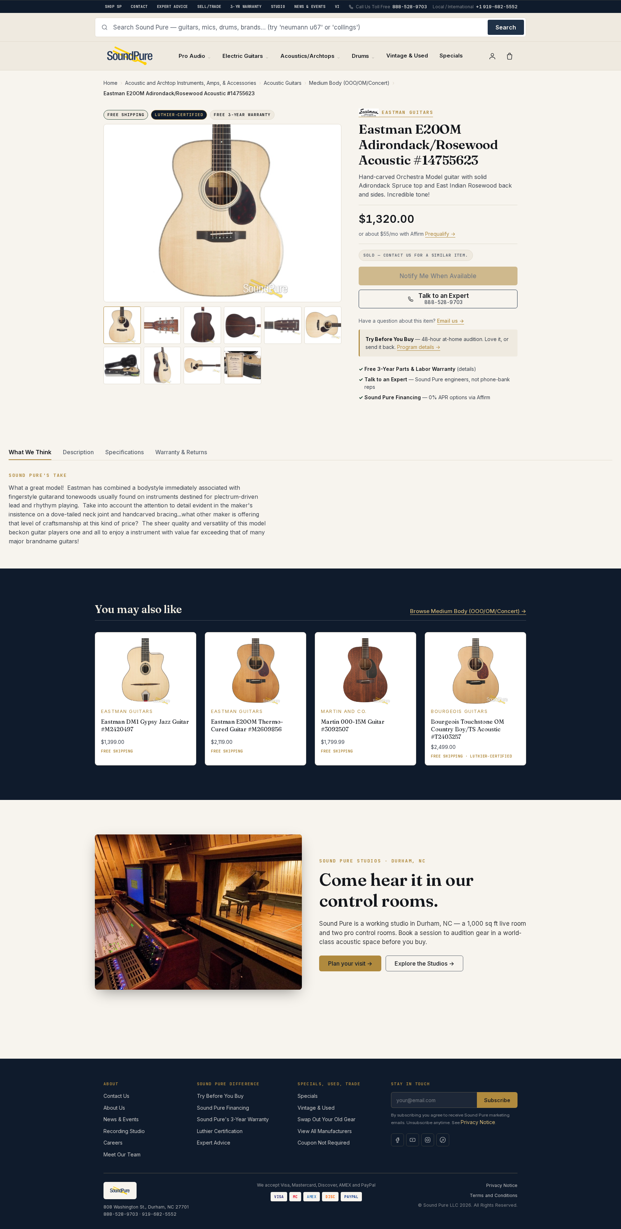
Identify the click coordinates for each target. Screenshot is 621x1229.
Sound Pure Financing (223, 1108)
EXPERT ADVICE (172, 6)
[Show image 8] (162, 365)
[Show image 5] (283, 325)
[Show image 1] (122, 325)
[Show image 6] (323, 325)
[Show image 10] (242, 365)
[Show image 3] (202, 325)
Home (111, 83)
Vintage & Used (407, 55)
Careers (113, 1143)
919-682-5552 (159, 1214)
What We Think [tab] (30, 452)
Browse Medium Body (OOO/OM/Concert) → (468, 611)
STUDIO (278, 6)
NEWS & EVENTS (309, 6)
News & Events (121, 1119)
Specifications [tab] (124, 452)
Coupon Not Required (324, 1143)
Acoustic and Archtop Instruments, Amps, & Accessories (190, 83)
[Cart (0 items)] (510, 56)
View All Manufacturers (325, 1131)
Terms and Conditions (494, 1195)
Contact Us (116, 1096)
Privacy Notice (478, 1122)
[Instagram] (427, 1139)
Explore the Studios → (424, 963)
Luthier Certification (220, 1131)
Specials (451, 55)
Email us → (450, 321)
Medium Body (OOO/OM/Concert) (349, 83)
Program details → (418, 347)
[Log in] (492, 56)
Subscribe (497, 1100)
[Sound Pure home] (130, 56)
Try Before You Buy (220, 1096)
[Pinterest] (442, 1139)
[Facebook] (397, 1139)
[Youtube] (412, 1139)
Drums (360, 55)
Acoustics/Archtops (307, 55)
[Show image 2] (162, 325)
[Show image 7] (122, 365)
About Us (114, 1108)
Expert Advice (213, 1143)
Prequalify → (440, 234)
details (466, 369)
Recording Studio (124, 1131)
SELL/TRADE (209, 6)
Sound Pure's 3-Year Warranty (233, 1119)
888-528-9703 (121, 1214)
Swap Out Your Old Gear (326, 1119)
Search (506, 27)
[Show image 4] (242, 325)
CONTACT (139, 6)
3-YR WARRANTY (245, 6)
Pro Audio (192, 55)
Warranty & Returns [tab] (181, 452)
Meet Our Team (122, 1154)
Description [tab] (78, 452)
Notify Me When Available (438, 276)
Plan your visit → (350, 963)
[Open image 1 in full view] (222, 213)
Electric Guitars (242, 55)
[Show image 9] (202, 365)
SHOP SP (113, 6)
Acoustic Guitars (283, 83)
